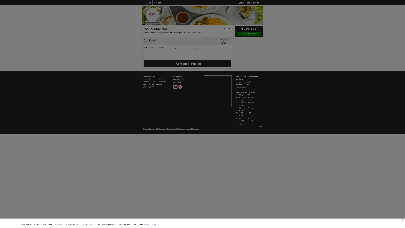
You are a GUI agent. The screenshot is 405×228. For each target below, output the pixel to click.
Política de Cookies (151, 224)
